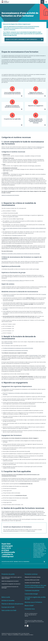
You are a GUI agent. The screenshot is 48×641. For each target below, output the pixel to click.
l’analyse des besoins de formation (10, 531)
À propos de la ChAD (8, 607)
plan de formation (34, 355)
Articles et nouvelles (8, 600)
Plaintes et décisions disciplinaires (12, 604)
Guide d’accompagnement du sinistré (10, 581)
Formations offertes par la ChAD (32, 580)
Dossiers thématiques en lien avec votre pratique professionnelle (35, 586)
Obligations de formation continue (32, 577)
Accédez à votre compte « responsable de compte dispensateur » (21, 39)
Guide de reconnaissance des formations (10, 195)
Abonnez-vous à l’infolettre (33, 602)
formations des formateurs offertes (15, 280)
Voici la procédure (10, 295)
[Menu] (46, 2)
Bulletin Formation (31, 531)
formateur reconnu (17, 235)
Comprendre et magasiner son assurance (11, 583)
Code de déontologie (31, 594)
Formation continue (31, 574)
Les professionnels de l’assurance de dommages (10, 587)
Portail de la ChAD (9, 343)
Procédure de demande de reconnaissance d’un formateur (15, 350)
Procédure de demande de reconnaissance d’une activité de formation (18, 348)
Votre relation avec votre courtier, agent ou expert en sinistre (11, 578)
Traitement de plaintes (32, 590)
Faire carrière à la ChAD (9, 610)
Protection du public (8, 574)
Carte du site (4, 634)
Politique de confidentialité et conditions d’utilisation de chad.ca (20, 634)
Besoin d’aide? (29, 605)
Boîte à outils (6, 597)
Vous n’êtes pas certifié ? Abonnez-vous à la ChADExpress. (15, 561)
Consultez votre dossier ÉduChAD (32, 582)
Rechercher (42, 2)
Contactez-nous (30, 609)
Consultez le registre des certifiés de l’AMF (35, 598)
